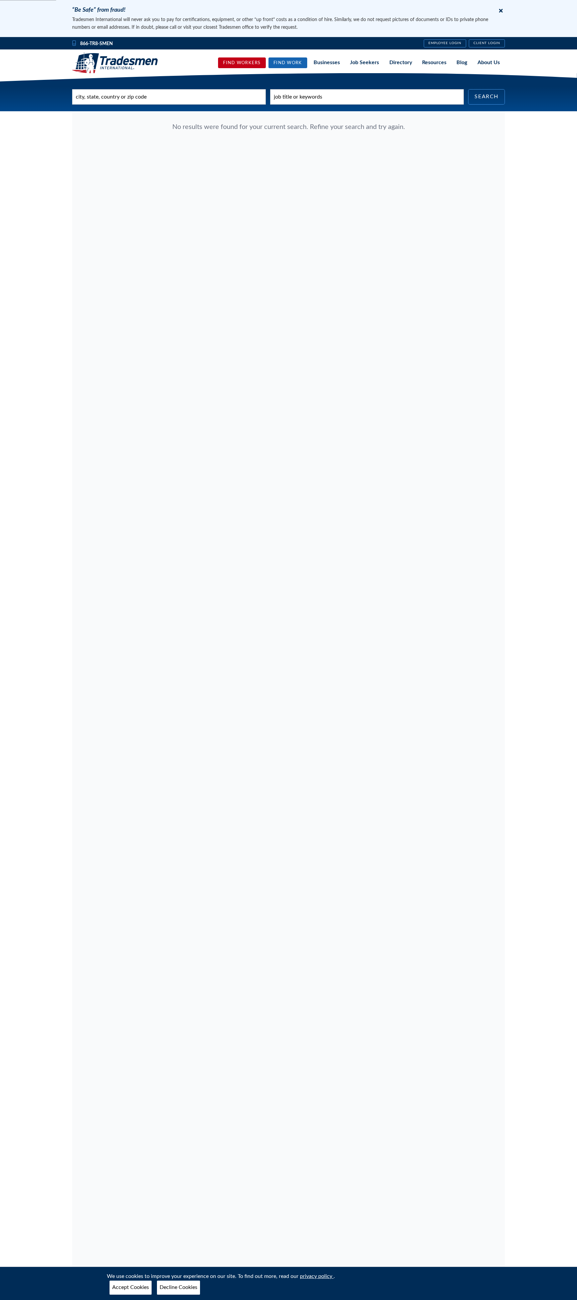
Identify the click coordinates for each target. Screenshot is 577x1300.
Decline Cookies (178, 1287)
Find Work (287, 63)
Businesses (327, 62)
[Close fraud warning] (501, 11)
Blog (461, 62)
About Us (488, 62)
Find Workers (241, 63)
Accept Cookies (130, 1287)
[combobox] (169, 97)
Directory (400, 62)
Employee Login (444, 43)
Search (486, 96)
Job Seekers (364, 62)
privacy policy (317, 1276)
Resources (434, 62)
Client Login (487, 43)
